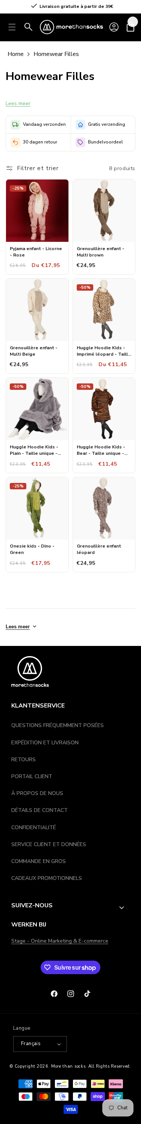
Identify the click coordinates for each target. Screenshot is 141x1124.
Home (16, 54)
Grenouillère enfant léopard (99, 549)
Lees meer (18, 103)
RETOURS (23, 759)
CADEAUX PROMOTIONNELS (46, 878)
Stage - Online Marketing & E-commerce (59, 940)
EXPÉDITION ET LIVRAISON (45, 742)
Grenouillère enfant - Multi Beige (34, 351)
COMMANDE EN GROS (38, 861)
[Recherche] (28, 27)
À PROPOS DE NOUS (37, 793)
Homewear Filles (56, 54)
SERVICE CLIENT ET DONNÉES (48, 844)
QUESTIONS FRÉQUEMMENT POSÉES (57, 725)
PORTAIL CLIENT (31, 776)
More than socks (68, 1066)
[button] (130, 27)
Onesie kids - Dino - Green (32, 549)
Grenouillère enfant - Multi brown (100, 252)
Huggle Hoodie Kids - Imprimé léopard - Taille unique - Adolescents (104, 351)
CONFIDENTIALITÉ (33, 827)
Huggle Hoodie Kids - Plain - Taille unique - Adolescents (34, 450)
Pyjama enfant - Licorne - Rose (36, 252)
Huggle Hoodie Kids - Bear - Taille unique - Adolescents (101, 450)
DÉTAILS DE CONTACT (39, 810)
